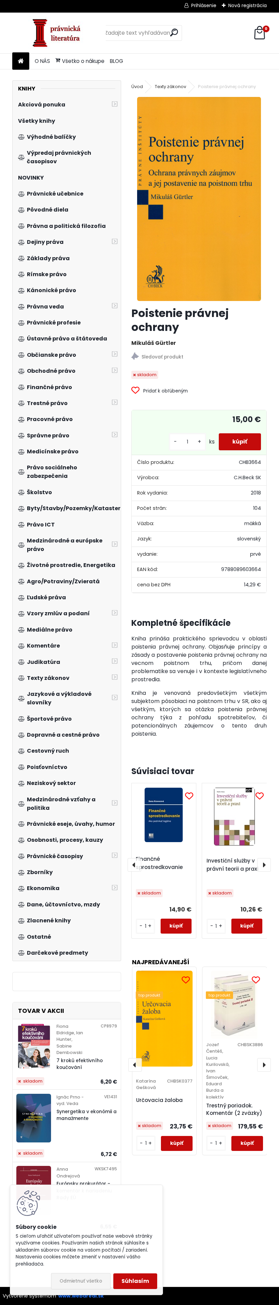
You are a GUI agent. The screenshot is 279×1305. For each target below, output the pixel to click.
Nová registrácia (247, 5)
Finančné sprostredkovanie (159, 863)
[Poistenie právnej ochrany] (199, 199)
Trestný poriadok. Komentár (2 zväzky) (234, 1109)
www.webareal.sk (81, 1295)
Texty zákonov (170, 86)
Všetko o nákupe (83, 61)
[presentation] (134, 865)
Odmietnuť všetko (81, 1281)
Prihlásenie (203, 5)
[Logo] (59, 33)
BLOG (116, 61)
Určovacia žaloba (159, 1100)
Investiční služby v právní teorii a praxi (233, 864)
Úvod (137, 86)
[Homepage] (20, 61)
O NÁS (42, 61)
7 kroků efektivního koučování (79, 1064)
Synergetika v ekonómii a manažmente (86, 1115)
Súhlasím (135, 1281)
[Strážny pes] (199, 357)
